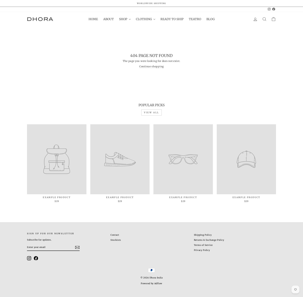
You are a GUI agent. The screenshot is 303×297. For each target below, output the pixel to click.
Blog (210, 19)
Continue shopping (151, 66)
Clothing (144, 19)
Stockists (115, 240)
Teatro (195, 19)
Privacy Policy (202, 250)
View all (151, 112)
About (108, 19)
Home (93, 19)
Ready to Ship (172, 19)
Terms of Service (203, 245)
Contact (114, 235)
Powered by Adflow (151, 283)
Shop (123, 19)
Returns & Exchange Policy (209, 240)
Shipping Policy (203, 235)
